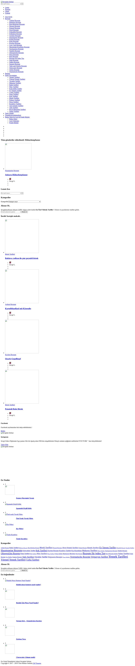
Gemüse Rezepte (15, 36)
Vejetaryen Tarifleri (99, 557)
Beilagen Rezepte (15, 22)
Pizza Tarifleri (14, 102)
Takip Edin (4, 445)
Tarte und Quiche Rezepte (18, 66)
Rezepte (7, 19)
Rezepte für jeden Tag (16, 58)
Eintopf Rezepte (14, 28)
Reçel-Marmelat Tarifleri (17, 109)
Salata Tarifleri (14, 111)
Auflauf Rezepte (14, 20)
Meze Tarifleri (101, 550)
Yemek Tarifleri (14, 77)
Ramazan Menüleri (69, 554)
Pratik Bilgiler (14, 123)
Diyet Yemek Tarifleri (70, 548)
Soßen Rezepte (14, 62)
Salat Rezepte (13, 60)
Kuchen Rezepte (14, 43)
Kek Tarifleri (13, 96)
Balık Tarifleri (14, 85)
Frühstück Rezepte (15, 34)
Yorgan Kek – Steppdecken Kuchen (29, 621)
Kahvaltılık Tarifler (15, 89)
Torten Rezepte (14, 70)
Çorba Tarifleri (14, 92)
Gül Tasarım (37, 663)
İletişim (7, 73)
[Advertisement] (64, 462)
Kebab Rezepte (14, 39)
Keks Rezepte (14, 41)
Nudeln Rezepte (14, 51)
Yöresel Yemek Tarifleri (17, 79)
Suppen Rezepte (14, 64)
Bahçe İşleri (13, 119)
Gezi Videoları (14, 121)
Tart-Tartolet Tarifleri (16, 106)
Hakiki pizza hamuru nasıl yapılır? (28, 585)
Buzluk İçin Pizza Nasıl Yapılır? (27, 603)
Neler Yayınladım (11, 75)
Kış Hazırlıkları (77, 551)
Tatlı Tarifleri (13, 108)
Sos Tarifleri (9, 557)
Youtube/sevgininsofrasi (13, 115)
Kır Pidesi (19, 529)
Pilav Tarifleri (13, 87)
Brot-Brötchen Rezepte (17, 24)
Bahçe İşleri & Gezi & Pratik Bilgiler (17, 117)
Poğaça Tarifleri (14, 100)
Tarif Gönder (9, 113)
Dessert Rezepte (14, 26)
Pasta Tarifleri (13, 94)
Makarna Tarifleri (15, 83)
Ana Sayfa (8, 17)
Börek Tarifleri (14, 98)
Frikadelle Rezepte (15, 32)
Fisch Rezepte (14, 30)
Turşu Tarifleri (66, 557)
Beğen (3, 431)
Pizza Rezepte (14, 55)
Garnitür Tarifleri (130, 548)
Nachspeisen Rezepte (16, 49)
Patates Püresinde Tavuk (25, 498)
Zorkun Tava (21, 639)
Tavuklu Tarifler (14, 81)
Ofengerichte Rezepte (16, 53)
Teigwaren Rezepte (15, 68)
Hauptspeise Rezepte (16, 37)
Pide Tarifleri (33, 553)
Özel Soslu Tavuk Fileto (24, 518)
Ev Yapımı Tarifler (15, 91)
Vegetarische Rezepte (16, 72)
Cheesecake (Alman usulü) (25, 657)
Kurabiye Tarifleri (15, 104)
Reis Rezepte (13, 56)
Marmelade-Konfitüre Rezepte (19, 47)
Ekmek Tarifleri (93, 548)
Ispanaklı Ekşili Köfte (24, 508)
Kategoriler (4, 201)
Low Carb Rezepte (15, 45)
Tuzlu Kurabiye (21, 539)
